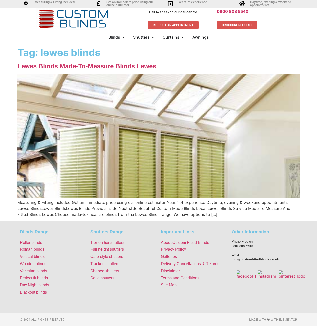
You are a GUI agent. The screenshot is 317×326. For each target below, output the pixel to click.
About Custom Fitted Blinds (185, 242)
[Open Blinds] (123, 37)
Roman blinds (32, 249)
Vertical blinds (32, 256)
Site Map (169, 285)
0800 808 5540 (232, 11)
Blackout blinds (33, 292)
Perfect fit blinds (34, 278)
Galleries (169, 256)
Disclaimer (170, 271)
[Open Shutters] (153, 37)
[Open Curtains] (183, 37)
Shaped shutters (104, 271)
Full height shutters (107, 249)
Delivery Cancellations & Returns (190, 264)
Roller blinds (31, 242)
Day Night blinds (34, 285)
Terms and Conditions (180, 278)
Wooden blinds (33, 264)
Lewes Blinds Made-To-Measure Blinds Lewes (86, 66)
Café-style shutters (106, 256)
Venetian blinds (33, 271)
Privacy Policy (173, 249)
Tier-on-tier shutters (107, 242)
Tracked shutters (104, 264)
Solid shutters (102, 278)
